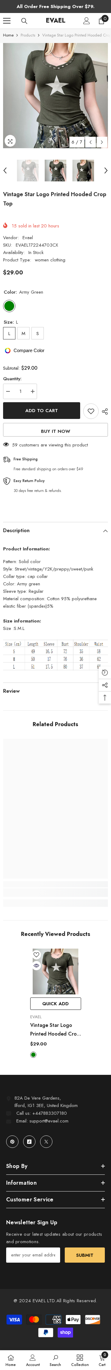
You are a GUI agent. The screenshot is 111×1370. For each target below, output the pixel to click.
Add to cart (41, 410)
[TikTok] (29, 1141)
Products (28, 35)
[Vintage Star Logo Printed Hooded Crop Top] (55, 972)
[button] (90, 142)
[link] (55, 892)
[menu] (6, 20)
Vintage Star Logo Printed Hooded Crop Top (55, 1030)
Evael (28, 237)
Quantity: (12, 378)
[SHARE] (103, 411)
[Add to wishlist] (91, 411)
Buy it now (55, 431)
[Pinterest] (12, 1141)
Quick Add (55, 1003)
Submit (84, 1255)
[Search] (24, 21)
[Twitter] (46, 1141)
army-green (33, 1055)
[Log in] (86, 20)
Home (8, 35)
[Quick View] (36, 965)
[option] (55, 95)
